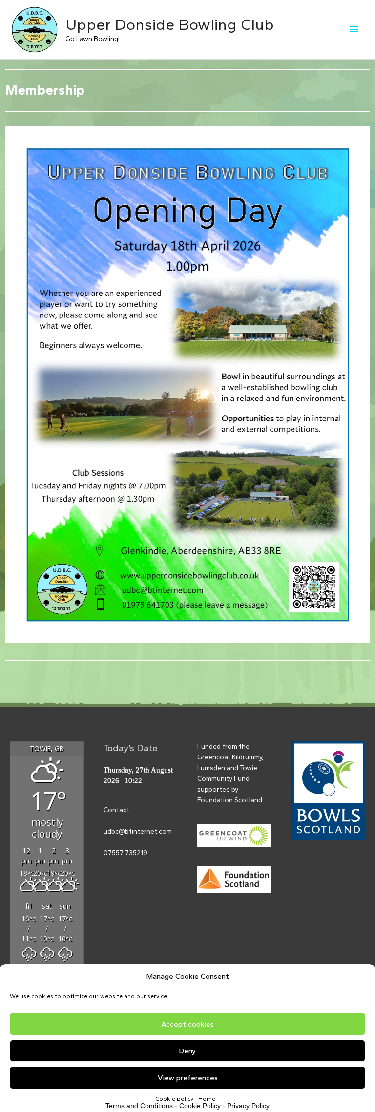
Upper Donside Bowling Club (169, 24)
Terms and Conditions (139, 1106)
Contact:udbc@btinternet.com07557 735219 (138, 831)
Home (206, 1098)
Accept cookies (187, 1024)
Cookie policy (174, 1098)
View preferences (188, 1077)
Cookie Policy (200, 1106)
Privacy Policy (248, 1106)
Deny (187, 1051)
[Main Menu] (354, 30)
